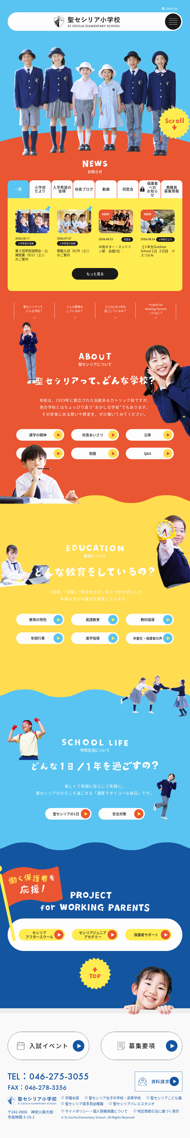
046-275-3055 (59, 1076)
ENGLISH (172, 8)
